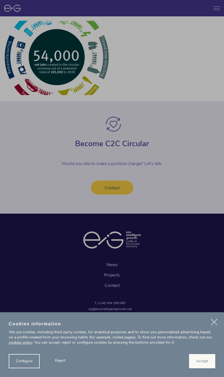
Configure (24, 361)
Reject (60, 360)
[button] (214, 323)
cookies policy (20, 342)
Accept (202, 361)
